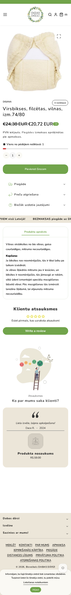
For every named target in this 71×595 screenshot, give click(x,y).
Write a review (35, 331)
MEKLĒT (11, 545)
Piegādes (28, 132)
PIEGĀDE (52, 550)
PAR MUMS (42, 545)
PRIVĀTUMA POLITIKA (50, 555)
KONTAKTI (25, 545)
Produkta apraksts (35, 232)
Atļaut (35, 589)
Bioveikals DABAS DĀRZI (40, 566)
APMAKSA (58, 545)
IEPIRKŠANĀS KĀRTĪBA (28, 550)
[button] (5, 14)
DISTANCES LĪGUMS (20, 555)
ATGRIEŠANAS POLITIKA (35, 560)
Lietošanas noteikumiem (35, 582)
